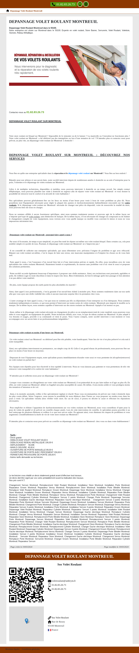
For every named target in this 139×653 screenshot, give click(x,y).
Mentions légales (12, 649)
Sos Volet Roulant (60, 617)
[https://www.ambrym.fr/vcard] (26, 585)
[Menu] (86, 4)
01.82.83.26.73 (65, 4)
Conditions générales (31, 649)
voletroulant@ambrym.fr (64, 581)
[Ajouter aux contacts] (80, 4)
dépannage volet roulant (79, 173)
